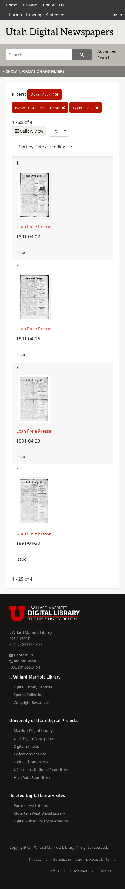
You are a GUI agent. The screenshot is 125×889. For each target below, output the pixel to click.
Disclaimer (79, 871)
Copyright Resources (31, 702)
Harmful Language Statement (37, 15)
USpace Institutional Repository (41, 769)
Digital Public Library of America (41, 821)
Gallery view (31, 131)
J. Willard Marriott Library (30, 632)
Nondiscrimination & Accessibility (81, 859)
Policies (104, 871)
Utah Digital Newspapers (35, 738)
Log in (116, 15)
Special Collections (29, 694)
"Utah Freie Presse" (38, 107)
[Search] (82, 54)
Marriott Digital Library (33, 730)
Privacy (35, 859)
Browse (30, 5)
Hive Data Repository (32, 777)
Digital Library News (31, 761)
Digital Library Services (33, 687)
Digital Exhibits (26, 746)
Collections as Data (30, 753)
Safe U (53, 871)
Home (11, 5)
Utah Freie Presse (33, 226)
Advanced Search (107, 54)
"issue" (84, 107)
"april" (42, 94)
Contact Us (53, 5)
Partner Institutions (31, 805)
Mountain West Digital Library (39, 813)
